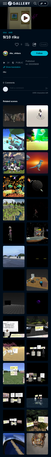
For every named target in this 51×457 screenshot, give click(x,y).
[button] (35, 3)
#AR (11, 33)
